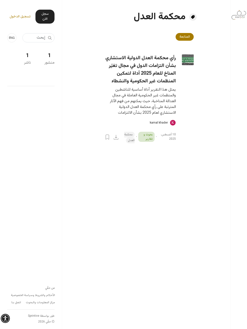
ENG (12, 38)
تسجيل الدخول (20, 16)
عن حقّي (50, 288)
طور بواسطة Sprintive (41, 316)
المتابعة (184, 36)
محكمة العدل (129, 137)
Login (107, 137)
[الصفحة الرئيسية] (238, 12)
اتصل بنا (16, 302)
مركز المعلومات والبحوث (40, 302)
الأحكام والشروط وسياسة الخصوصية (33, 295)
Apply (50, 38)
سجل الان (45, 16)
